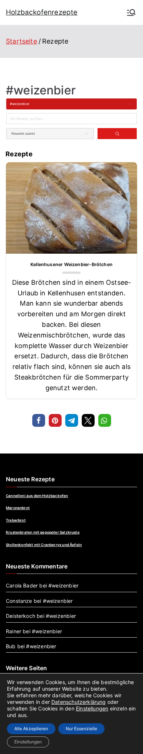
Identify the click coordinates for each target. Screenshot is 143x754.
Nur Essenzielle (81, 728)
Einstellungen (92, 708)
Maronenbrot (18, 507)
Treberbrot (16, 520)
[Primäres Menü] (131, 12)
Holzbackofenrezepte (41, 12)
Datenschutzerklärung (78, 702)
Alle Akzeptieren (31, 728)
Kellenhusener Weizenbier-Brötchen (71, 264)
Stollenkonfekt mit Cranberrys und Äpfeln (44, 544)
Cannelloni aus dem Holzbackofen (37, 495)
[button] (38, 420)
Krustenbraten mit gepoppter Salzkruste (43, 532)
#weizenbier (63, 585)
